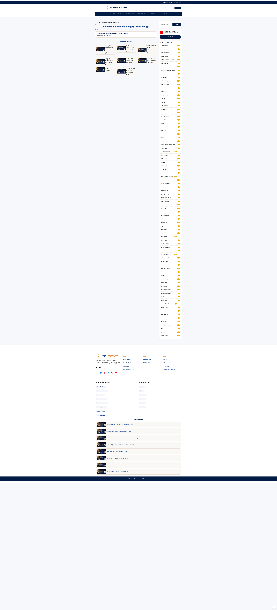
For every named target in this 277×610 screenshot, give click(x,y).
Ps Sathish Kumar (107, 35)
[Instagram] (104, 372)
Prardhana (142, 403)
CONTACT (164, 13)
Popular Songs (127, 362)
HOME (112, 13)
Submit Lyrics (146, 362)
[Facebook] (100, 372)
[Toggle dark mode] (274, 607)
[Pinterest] (112, 372)
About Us (165, 2)
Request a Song (147, 359)
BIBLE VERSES (141, 13)
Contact (171, 2)
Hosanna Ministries (102, 391)
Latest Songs (126, 359)
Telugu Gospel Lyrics (136, 478)
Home (96, 22)
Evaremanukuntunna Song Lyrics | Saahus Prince (112, 33)
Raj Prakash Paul (101, 415)
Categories (126, 366)
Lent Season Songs (102, 403)
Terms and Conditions (169, 369)
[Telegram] (108, 372)
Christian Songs (101, 386)
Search (177, 8)
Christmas (142, 399)
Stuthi (141, 391)
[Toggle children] (179, 151)
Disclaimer (166, 366)
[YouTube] (115, 372)
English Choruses (101, 399)
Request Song (177, 2)
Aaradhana (143, 395)
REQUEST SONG (153, 13)
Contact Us (166, 362)
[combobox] (166, 24)
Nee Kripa (142, 407)
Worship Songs (101, 411)
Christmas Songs (101, 407)
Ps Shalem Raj (100, 395)
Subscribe (170, 36)
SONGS (120, 13)
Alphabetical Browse (128, 369)
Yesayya (142, 386)
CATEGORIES (130, 13)
